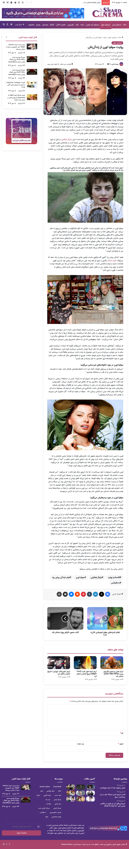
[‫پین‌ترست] (83, 594)
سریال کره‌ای (57, 808)
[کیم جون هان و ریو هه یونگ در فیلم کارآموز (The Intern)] (70, 798)
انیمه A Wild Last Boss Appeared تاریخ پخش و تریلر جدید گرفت (16, 97)
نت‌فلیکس (115, 582)
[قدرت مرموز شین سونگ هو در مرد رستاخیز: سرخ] (80, 787)
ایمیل (120, 744)
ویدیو (38, 24)
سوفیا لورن (80, 577)
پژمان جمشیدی (56, 816)
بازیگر (38, 795)
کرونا (46, 816)
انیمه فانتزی (47, 795)
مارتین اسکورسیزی (55, 812)
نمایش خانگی (61, 24)
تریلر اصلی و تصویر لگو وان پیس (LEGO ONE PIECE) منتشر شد (113, 674)
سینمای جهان (105, 24)
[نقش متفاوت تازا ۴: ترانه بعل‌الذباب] (90, 787)
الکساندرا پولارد (114, 577)
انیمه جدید (57, 795)
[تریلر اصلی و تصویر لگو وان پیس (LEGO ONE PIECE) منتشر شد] (111, 662)
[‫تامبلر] (89, 594)
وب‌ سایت (80, 744)
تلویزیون (71, 24)
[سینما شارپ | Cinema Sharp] (107, 12)
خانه (124, 24)
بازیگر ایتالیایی (66, 139)
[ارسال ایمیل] (108, 64)
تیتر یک (47, 799)
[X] (101, 594)
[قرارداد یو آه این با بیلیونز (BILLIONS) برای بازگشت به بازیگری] (80, 793)
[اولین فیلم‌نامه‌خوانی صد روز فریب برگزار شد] (90, 793)
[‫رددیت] (77, 594)
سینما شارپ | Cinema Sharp (71, 844)
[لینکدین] (95, 594)
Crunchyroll (57, 786)
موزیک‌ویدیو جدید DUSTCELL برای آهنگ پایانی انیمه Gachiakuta (16, 59)
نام (121, 733)
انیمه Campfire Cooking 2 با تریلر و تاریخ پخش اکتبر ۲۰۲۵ (15, 84)
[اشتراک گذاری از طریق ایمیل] (65, 594)
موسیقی (45, 24)
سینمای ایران (116, 24)
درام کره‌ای (58, 804)
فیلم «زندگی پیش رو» (61, 577)
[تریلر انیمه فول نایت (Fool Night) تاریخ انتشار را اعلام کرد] (85, 662)
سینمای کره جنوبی (92, 24)
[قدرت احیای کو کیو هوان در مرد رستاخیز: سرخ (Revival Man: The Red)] (80, 798)
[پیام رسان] (71, 594)
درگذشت (48, 804)
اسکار (59, 791)
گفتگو (52, 24)
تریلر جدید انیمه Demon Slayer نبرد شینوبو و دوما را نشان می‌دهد (15, 47)
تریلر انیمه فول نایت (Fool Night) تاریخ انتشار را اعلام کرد (87, 674)
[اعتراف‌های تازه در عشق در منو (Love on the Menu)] (70, 793)
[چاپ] (59, 594)
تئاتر (77, 24)
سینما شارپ (115, 64)
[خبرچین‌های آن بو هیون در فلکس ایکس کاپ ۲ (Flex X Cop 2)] (70, 787)
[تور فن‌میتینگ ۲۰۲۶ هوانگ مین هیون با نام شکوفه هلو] (90, 798)
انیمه (82, 24)
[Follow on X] (110, 64)
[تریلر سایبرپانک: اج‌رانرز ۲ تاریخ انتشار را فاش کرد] (58, 662)
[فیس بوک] (107, 594)
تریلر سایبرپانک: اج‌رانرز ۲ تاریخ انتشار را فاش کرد (58, 672)
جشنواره (31, 24)
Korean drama (45, 786)
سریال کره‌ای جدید (44, 808)
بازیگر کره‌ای (57, 799)
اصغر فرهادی (51, 791)
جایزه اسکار (112, 260)
